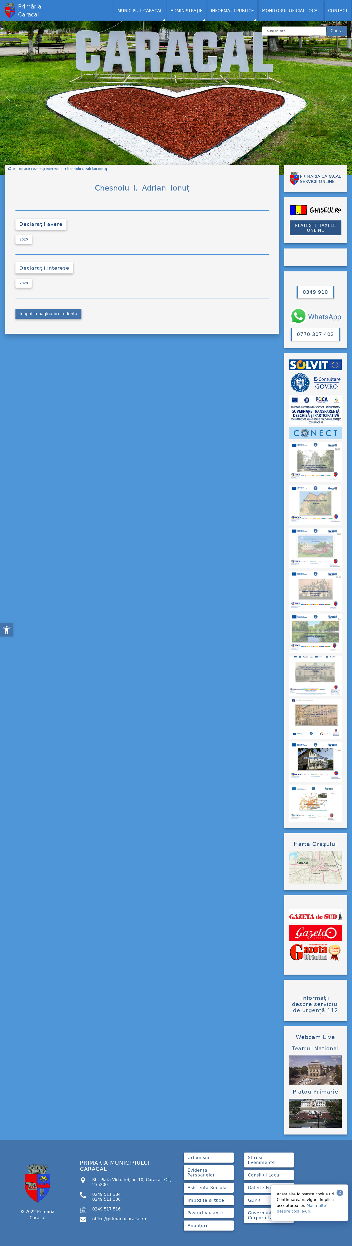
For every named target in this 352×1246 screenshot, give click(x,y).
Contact (338, 10)
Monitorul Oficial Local (291, 10)
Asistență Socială (207, 1187)
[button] (6, 630)
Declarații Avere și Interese (38, 169)
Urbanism (198, 1157)
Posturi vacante (205, 1212)
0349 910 (315, 292)
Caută (337, 30)
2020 (24, 239)
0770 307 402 (315, 334)
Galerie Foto (262, 1187)
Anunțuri (197, 1225)
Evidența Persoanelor (201, 1173)
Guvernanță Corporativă (261, 1215)
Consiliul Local (264, 1175)
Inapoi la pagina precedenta (48, 313)
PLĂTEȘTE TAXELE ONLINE (315, 228)
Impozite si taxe (206, 1200)
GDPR (254, 1200)
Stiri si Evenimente (261, 1160)
